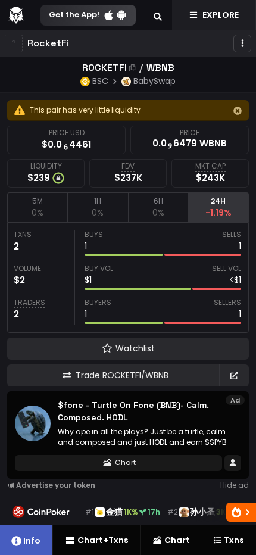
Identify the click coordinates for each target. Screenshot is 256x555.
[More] (242, 43)
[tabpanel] (128, 277)
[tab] (37, 207)
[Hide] (237, 111)
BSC (100, 81)
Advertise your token (55, 485)
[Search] (158, 15)
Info (31, 541)
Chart (125, 462)
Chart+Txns (103, 540)
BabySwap (154, 81)
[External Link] (234, 375)
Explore (220, 15)
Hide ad (234, 485)
